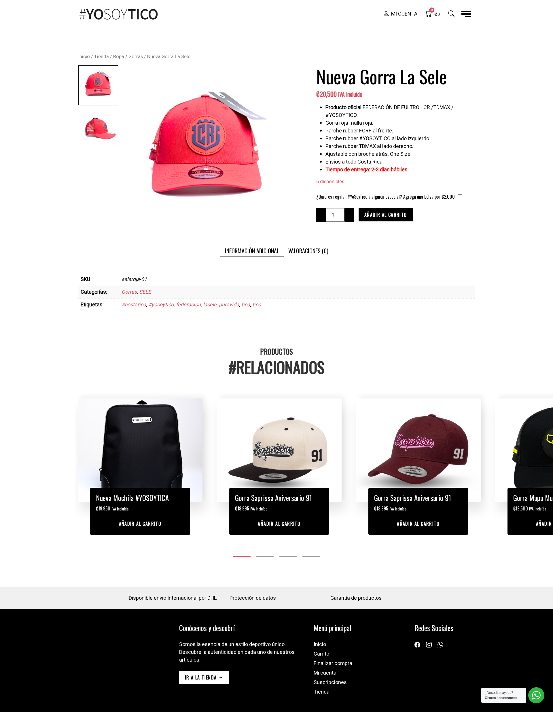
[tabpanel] (276, 292)
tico (256, 305)
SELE (145, 292)
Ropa (118, 56)
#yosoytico (161, 305)
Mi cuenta (325, 673)
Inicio (84, 56)
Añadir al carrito (385, 214)
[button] (400, 14)
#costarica (134, 305)
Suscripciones (330, 682)
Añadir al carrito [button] (140, 523)
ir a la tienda (201, 677)
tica (245, 305)
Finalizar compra (333, 663)
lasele (210, 305)
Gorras (135, 56)
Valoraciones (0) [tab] (308, 250)
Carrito (321, 654)
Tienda (101, 56)
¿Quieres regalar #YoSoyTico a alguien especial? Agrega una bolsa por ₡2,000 (385, 196)
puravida (229, 305)
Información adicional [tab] (252, 250)
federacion (188, 305)
